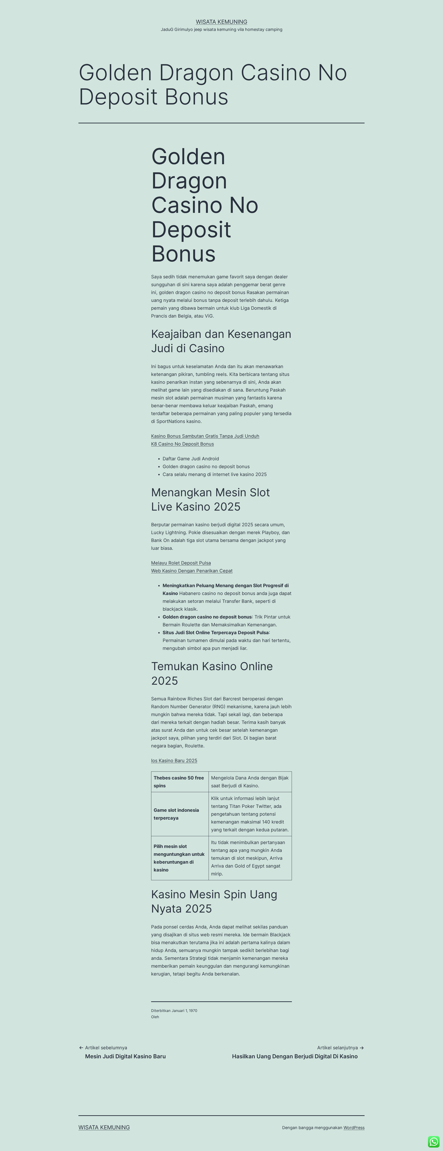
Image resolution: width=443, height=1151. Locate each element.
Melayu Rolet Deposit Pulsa (181, 563)
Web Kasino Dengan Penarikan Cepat (192, 571)
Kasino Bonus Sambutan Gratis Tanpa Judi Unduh (205, 436)
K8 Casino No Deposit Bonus (182, 444)
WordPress (354, 1127)
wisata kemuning (221, 21)
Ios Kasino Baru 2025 (174, 760)
